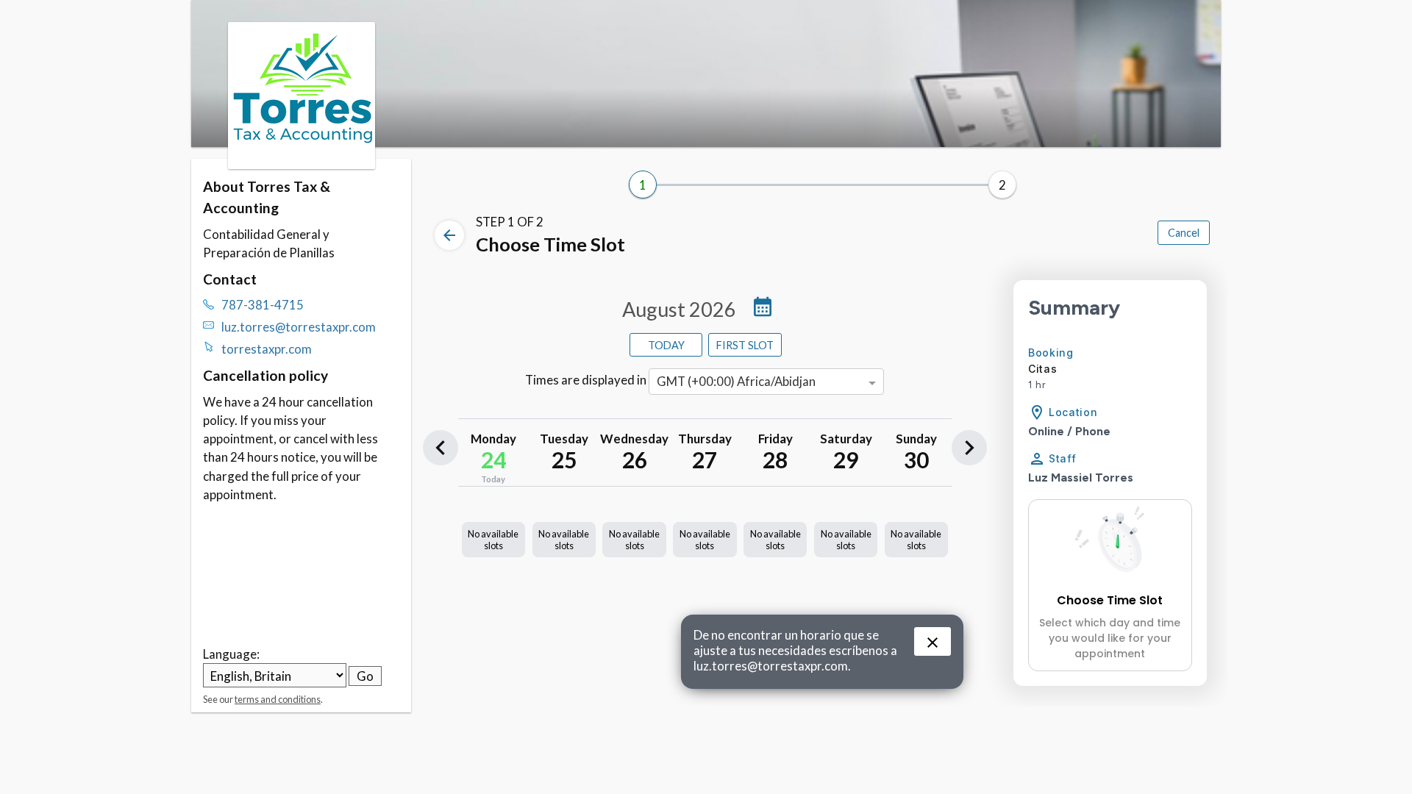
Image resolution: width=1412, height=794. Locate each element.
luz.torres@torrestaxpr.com (298, 327)
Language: (231, 654)
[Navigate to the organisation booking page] (301, 164)
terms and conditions (278, 699)
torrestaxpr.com (266, 349)
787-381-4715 (262, 304)
